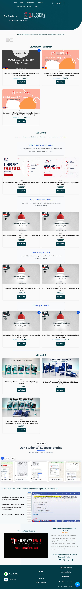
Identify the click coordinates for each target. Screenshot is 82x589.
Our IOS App (12, 579)
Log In (36, 6)
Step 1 (7, 458)
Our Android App (13, 574)
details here (63, 137)
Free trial (40, 2)
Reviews (41, 575)
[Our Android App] (6, 574)
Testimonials (30, 2)
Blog (21, 2)
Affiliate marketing (41, 582)
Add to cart (21, 81)
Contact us (41, 578)
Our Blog (41, 571)
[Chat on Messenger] (77, 584)
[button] (26, 546)
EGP (8, 40)
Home (15, 2)
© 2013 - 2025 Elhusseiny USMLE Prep (65, 586)
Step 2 (12, 458)
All (2, 458)
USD (11, 40)
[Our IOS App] (6, 580)
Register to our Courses (24, 6)
